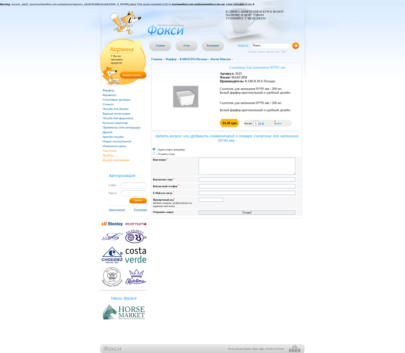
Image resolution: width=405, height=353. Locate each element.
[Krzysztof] (112, 277)
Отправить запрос (163, 212)
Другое (108, 132)
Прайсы (108, 155)
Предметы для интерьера (121, 127)
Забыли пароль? (117, 209)
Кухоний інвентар (115, 122)
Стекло (108, 104)
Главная (160, 45)
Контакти (213, 45)
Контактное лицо (163, 179)
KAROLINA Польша (193, 59)
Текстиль (109, 150)
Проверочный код (172, 203)
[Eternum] (135, 224)
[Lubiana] (112, 236)
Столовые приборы (117, 99)
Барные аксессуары (116, 113)
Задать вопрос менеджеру (171, 149)
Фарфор (108, 90)
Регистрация (140, 209)
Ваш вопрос (160, 159)
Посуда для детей (115, 109)
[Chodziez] (112, 255)
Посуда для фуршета (118, 118)
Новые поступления (117, 141)
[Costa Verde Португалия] (135, 255)
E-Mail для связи (163, 193)
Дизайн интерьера (116, 160)
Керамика (109, 95)
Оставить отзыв (166, 154)
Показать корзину (132, 74)
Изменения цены (114, 146)
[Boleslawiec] (135, 236)
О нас (187, 45)
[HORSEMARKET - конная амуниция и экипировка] (124, 319)
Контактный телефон (166, 186)
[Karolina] (135, 277)
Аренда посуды (113, 136)
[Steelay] (112, 224)
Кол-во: (248, 123)
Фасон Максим (221, 59)
